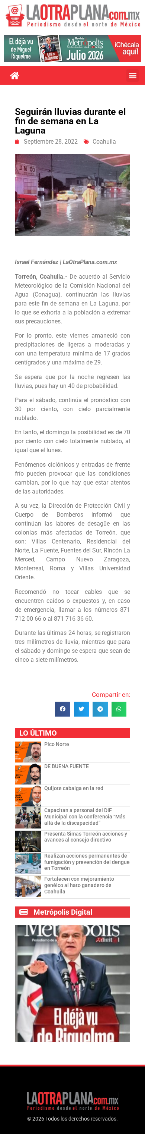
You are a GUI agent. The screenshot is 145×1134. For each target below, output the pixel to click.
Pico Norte (56, 744)
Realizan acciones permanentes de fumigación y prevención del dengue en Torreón (87, 862)
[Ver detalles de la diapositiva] (72, 48)
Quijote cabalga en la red (73, 788)
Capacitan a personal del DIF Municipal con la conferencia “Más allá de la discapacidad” (84, 816)
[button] (132, 75)
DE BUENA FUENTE (66, 766)
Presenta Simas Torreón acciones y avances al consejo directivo (85, 837)
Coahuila (104, 141)
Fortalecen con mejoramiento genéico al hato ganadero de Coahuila (79, 885)
